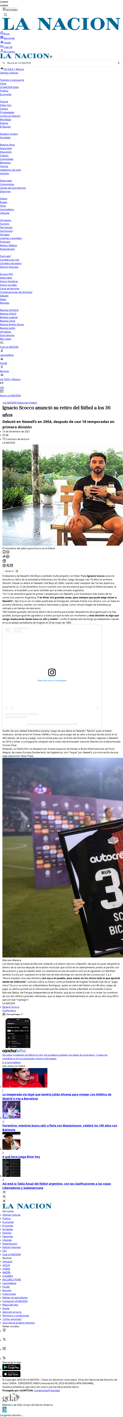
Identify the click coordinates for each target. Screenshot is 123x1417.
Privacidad (54, 1390)
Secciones (9, 38)
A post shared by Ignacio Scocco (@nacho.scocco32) (52, 724)
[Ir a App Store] (11, 1376)
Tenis (3, 206)
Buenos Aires (7, 144)
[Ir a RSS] (4, 1358)
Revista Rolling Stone (12, 324)
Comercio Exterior (10, 116)
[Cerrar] (51, 57)
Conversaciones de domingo (16, 292)
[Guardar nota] (4, 552)
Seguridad (6, 148)
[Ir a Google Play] (11, 1369)
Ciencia (4, 166)
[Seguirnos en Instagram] (4, 1349)
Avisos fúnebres (9, 281)
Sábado (4, 295)
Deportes (22, 402)
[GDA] (11, 1401)
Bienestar (5, 162)
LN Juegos (5, 220)
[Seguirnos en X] (4, 1340)
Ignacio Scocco (10, 1007)
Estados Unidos (9, 134)
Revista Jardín (7, 328)
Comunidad (6, 159)
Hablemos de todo (10, 170)
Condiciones (41, 1390)
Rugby (3, 202)
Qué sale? (5, 256)
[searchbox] (60, 63)
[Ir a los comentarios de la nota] (8, 552)
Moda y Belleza (8, 245)
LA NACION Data (9, 87)
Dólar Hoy (5, 105)
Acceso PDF (6, 274)
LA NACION (9, 402)
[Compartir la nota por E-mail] (11, 566)
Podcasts (5, 241)
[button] (61, 225)
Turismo (4, 223)
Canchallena (7, 209)
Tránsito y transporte (12, 80)
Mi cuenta (9, 51)
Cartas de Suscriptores (13, 188)
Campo (4, 108)
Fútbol (3, 198)
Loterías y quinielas (11, 238)
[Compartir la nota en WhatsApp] (8, 557)
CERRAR (4, 2)
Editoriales (6, 180)
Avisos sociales (8, 285)
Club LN (8, 47)
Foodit (7, 42)
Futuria (4, 101)
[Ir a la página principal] (61, 29)
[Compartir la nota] (4, 557)
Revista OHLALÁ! (9, 310)
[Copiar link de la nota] (4, 561)
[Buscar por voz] (119, 63)
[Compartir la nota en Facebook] (4, 566)
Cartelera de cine (9, 259)
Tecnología (6, 227)
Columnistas (7, 184)
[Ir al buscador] (5, 15)
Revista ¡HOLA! (8, 313)
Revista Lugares (9, 317)
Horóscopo (6, 231)
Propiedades (7, 112)
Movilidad (5, 119)
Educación (6, 152)
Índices (4, 123)
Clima (3, 83)
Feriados (5, 234)
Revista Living (7, 321)
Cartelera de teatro (11, 263)
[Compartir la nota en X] (8, 566)
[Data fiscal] (4, 1411)
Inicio (7, 33)
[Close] (4, 1192)
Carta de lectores (9, 288)
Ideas (3, 299)
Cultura (4, 155)
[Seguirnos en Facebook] (4, 1331)
